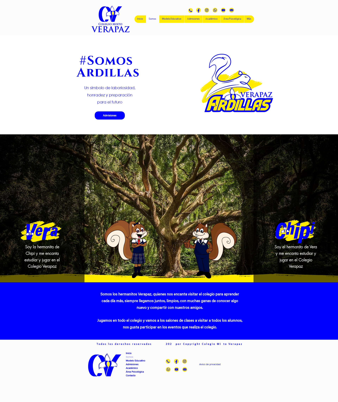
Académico (132, 368)
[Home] (191, 10)
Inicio (129, 353)
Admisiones (132, 364)
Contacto (131, 375)
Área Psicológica (135, 371)
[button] (216, 364)
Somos (129, 356)
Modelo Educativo (135, 360)
